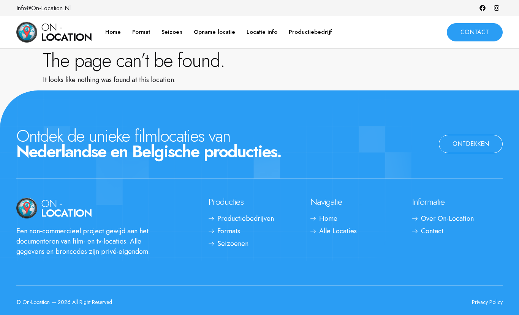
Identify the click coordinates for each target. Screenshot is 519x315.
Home (113, 32)
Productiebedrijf (310, 32)
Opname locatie (214, 32)
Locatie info (262, 32)
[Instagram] (497, 8)
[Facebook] (482, 8)
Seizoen (171, 32)
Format (141, 32)
